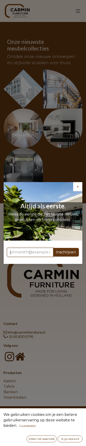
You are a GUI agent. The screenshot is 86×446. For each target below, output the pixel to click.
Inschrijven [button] (66, 252)
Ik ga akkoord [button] (70, 439)
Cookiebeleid (27, 425)
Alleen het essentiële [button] (42, 439)
